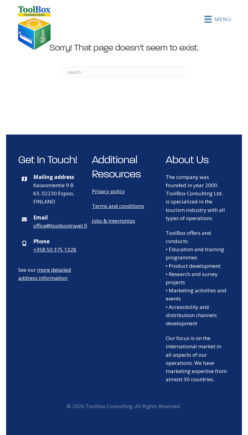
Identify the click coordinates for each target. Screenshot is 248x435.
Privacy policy (108, 191)
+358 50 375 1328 (54, 249)
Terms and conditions (118, 206)
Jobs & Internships (113, 220)
